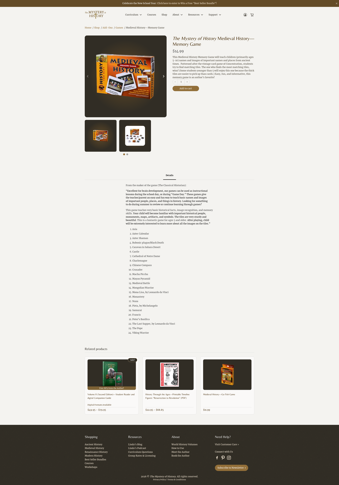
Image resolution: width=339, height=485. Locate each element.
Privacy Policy (159, 479)
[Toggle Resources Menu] (202, 15)
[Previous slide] (87, 76)
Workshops (91, 467)
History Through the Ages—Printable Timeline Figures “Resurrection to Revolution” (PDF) (167, 396)
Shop (164, 14)
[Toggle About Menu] (181, 15)
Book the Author (180, 455)
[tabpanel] (169, 260)
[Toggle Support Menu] (220, 15)
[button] (126, 76)
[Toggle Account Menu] (245, 15)
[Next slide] (163, 76)
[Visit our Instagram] (229, 458)
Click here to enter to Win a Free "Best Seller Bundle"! (187, 3)
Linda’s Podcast (137, 448)
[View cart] (252, 15)
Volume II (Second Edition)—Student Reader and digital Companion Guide (111, 396)
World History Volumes (184, 444)
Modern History (93, 455)
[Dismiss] (336, 3)
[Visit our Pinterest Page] (223, 458)
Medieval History (94, 448)
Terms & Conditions (177, 479)
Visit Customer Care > (227, 444)
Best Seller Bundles (95, 459)
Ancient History (93, 444)
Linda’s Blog (135, 444)
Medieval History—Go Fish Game (219, 394)
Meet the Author (180, 452)
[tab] (124, 154)
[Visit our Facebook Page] (217, 458)
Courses (151, 14)
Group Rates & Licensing (142, 455)
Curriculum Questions (140, 452)
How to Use (177, 448)
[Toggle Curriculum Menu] (141, 15)
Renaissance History (96, 452)
